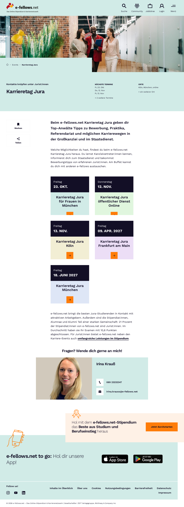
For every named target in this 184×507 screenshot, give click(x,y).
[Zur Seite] (69, 255)
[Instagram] (8, 493)
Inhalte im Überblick (61, 488)
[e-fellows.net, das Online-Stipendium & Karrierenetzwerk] (22, 8)
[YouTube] (16, 493)
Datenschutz (164, 488)
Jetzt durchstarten (161, 426)
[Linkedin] (23, 493)
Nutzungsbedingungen (118, 488)
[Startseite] (7, 65)
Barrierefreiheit (144, 488)
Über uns (82, 488)
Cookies (96, 488)
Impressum (164, 493)
